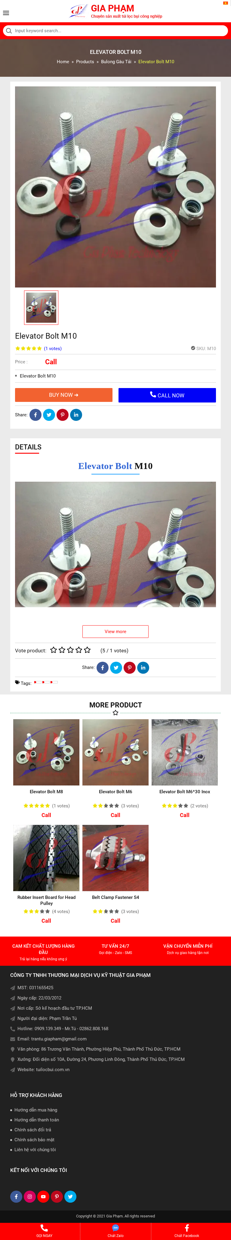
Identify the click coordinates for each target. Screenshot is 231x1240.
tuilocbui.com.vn (52, 1069)
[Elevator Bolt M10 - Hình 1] (115, 186)
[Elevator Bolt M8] (46, 752)
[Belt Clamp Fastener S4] (115, 858)
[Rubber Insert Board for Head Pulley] (46, 858)
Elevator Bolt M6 (115, 791)
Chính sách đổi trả (32, 1130)
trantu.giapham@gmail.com (59, 1039)
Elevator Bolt (105, 466)
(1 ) (53, 348)
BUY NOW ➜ (64, 395)
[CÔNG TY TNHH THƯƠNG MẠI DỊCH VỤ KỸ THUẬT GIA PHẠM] (115, 11)
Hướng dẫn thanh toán (36, 1120)
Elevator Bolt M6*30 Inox (184, 791)
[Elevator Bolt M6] (115, 752)
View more (115, 631)
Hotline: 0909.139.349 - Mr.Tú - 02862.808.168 (62, 1028)
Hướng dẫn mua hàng (35, 1110)
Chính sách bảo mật (34, 1139)
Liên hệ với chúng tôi (35, 1149)
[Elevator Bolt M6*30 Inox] (185, 752)
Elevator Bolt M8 (46, 791)
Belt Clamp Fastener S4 (115, 897)
